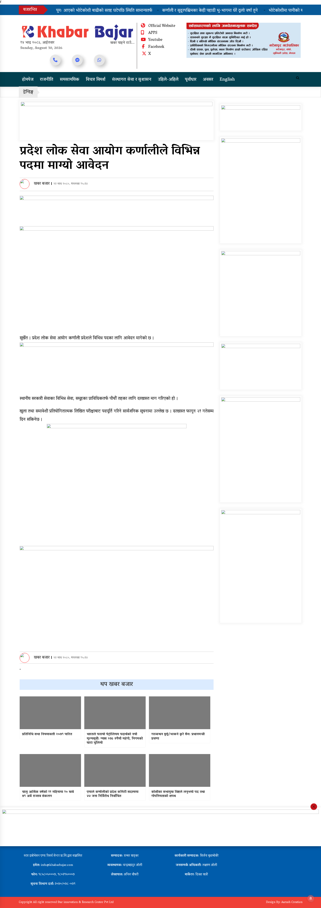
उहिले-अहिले (168, 80)
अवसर (208, 80)
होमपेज (27, 80)
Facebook (156, 47)
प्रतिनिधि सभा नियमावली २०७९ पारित (47, 734)
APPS (152, 33)
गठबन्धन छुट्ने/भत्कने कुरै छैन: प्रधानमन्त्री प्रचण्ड (178, 736)
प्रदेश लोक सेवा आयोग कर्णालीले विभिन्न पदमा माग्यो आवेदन (110, 159)
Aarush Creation (291, 902)
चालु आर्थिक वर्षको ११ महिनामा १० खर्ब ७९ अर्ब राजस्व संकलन (48, 794)
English (227, 80)
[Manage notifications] (310, 898)
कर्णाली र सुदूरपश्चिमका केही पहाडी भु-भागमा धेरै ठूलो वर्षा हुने (199, 11)
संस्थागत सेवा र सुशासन (131, 80)
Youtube (155, 40)
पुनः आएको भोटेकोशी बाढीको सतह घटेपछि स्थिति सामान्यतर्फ (93, 11)
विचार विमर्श (95, 80)
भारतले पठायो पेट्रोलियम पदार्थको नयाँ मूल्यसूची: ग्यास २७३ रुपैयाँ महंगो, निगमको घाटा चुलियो (115, 738)
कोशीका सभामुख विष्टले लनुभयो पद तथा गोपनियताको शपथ (178, 794)
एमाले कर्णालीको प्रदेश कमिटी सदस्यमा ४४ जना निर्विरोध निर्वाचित (112, 794)
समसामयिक (69, 80)
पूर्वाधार (190, 80)
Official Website (161, 26)
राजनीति (46, 80)
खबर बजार (42, 184)
